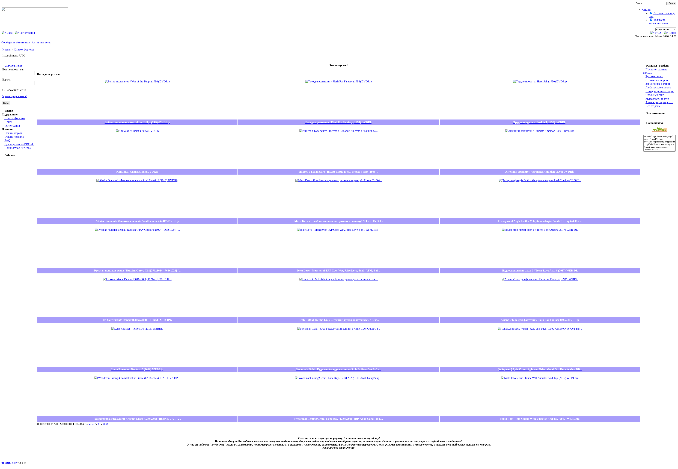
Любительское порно (658, 87)
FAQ (658, 32)
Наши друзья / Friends (17, 147)
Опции (646, 9)
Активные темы (41, 42)
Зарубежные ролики (658, 83)
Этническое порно (657, 80)
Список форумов (24, 49)
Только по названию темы (658, 21)
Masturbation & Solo (657, 98)
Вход (9, 32)
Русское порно (654, 76)
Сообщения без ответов (15, 42)
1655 (105, 423)
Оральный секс (655, 94)
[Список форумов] (35, 24)
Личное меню (13, 65)
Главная (6, 49)
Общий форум (13, 133)
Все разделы (653, 105)
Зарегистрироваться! (14, 96)
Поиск (672, 32)
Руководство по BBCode (19, 144)
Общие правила (14, 136)
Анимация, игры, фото (659, 102)
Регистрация (27, 32)
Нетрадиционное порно (660, 91)
